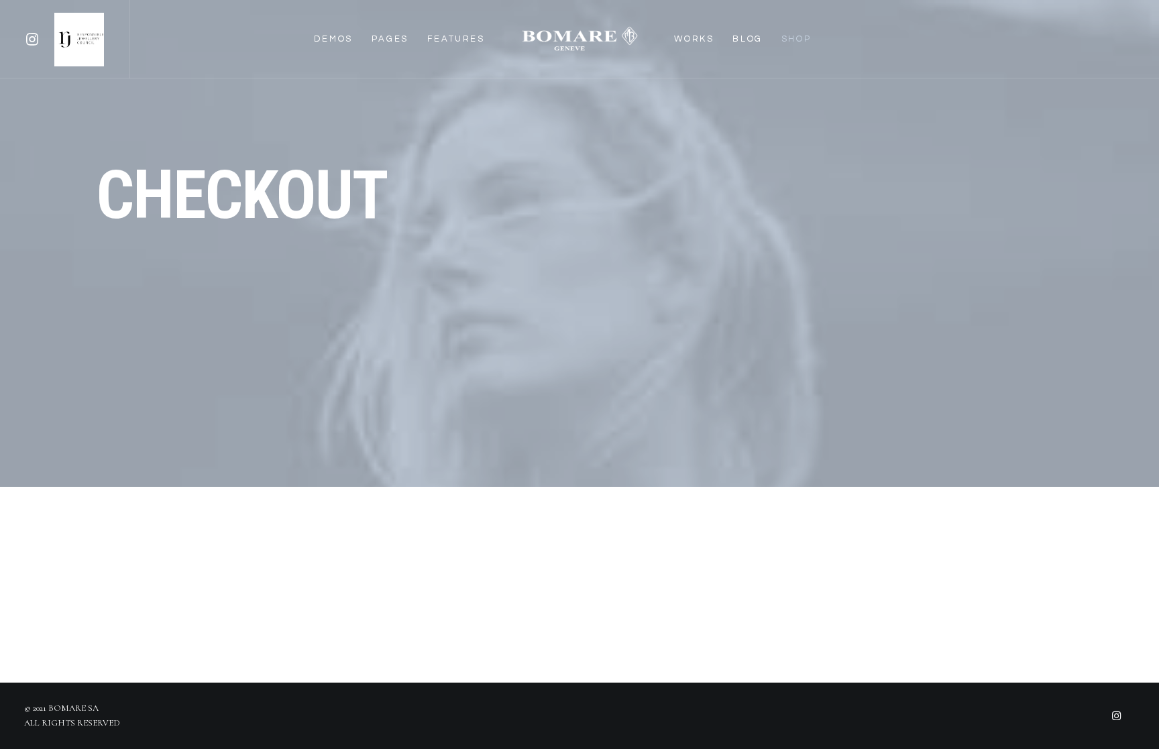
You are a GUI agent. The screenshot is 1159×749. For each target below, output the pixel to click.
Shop (796, 39)
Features (456, 39)
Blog (747, 39)
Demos (333, 39)
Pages (390, 39)
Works (694, 39)
